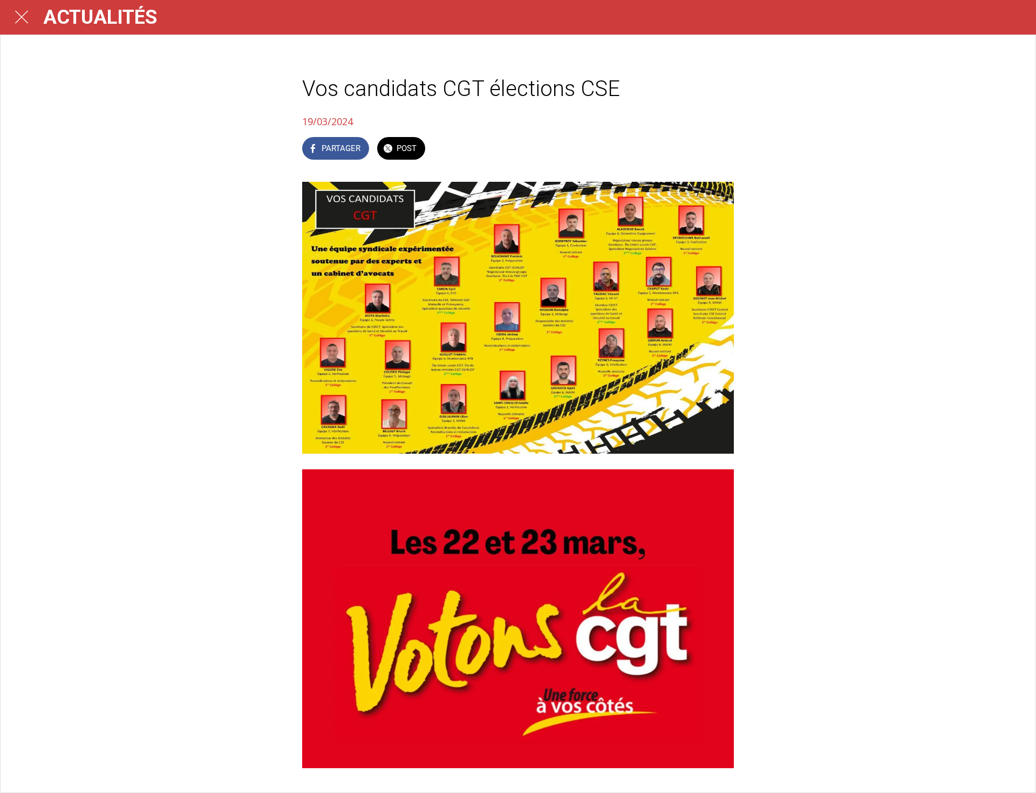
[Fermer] (21, 17)
